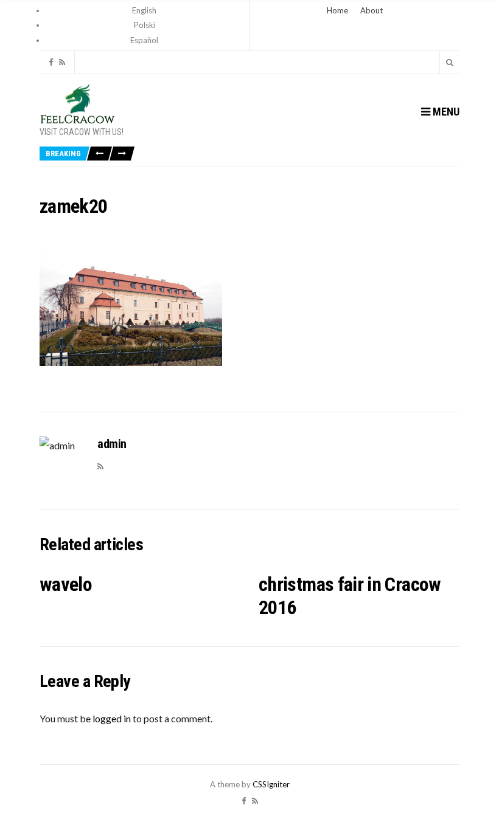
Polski (144, 25)
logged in (111, 718)
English (144, 10)
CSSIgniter (271, 784)
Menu (444, 111)
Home (337, 10)
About (371, 10)
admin (112, 444)
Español (144, 40)
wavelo (66, 584)
